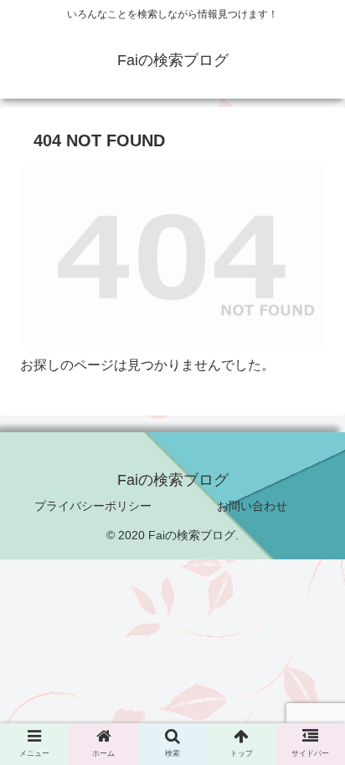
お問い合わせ (252, 506)
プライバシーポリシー (93, 506)
